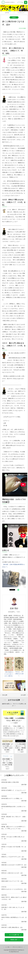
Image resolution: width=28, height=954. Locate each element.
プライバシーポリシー (17, 947)
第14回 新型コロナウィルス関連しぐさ (11, 798)
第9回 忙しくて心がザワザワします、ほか (12, 856)
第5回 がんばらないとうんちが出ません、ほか (14, 889)
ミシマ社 (7, 947)
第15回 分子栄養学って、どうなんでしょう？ (13, 790)
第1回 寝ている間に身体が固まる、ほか (12, 927)
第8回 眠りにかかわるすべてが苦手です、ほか (14, 865)
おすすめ (7, 12)
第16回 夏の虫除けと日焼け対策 (10, 782)
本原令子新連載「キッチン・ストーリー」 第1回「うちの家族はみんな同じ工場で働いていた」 (7, 762)
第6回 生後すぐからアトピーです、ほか (12, 881)
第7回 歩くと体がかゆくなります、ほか (12, 873)
